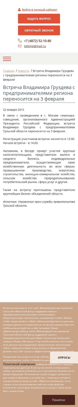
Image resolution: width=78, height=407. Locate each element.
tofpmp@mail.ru (35, 46)
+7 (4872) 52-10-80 (37, 41)
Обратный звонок (39, 30)
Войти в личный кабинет (39, 10)
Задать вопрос (39, 19)
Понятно (58, 400)
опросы (64, 357)
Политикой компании (19, 364)
